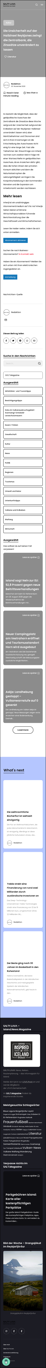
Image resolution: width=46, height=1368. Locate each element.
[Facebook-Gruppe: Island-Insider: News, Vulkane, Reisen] (22, 1331)
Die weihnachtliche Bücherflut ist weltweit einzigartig (19, 815)
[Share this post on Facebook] (6, 341)
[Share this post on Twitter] (13, 341)
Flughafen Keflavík (25, 1117)
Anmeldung (10, 277)
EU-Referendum (10, 1117)
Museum (13, 1138)
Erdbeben (34, 1114)
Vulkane (7, 1151)
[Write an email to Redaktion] (7, 319)
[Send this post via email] (34, 341)
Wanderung (26, 1151)
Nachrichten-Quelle (13, 294)
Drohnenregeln (21, 1114)
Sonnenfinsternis (11, 1144)
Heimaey (21, 1126)
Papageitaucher (35, 1138)
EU (39, 1114)
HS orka (36, 1126)
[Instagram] (6, 1331)
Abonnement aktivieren (15, 240)
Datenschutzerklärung (10, 1353)
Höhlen (19, 1129)
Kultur (8, 23)
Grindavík (15, 1126)
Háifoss (13, 1130)
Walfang (16, 1151)
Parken (5, 1141)
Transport (9, 1148)
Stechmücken (25, 1144)
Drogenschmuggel (9, 1114)
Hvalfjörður (6, 1130)
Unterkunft (18, 1148)
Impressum (6, 1357)
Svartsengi (35, 1144)
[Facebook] (14, 1331)
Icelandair (32, 1130)
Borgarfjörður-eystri (24, 1111)
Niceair (26, 1138)
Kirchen (39, 1130)
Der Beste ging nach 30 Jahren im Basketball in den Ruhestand (23, 967)
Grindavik (7, 1126)
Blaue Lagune (9, 1111)
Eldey (29, 1114)
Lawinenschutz (22, 1134)
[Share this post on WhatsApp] (27, 341)
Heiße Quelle (29, 1126)
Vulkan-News (32, 1148)
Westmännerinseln (10, 1155)
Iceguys (25, 1130)
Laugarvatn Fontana (10, 1134)
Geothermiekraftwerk (35, 1123)
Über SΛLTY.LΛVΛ (8, 1349)
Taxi (4, 1148)
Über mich (6, 1345)
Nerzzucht (19, 1138)
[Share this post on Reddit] (20, 341)
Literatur (11, 56)
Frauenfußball (15, 1121)
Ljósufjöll (6, 1138)
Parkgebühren (14, 1141)
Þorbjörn (20, 1155)
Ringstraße (25, 1141)
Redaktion (15, 84)
